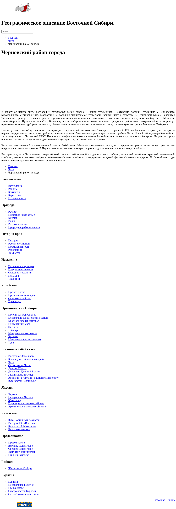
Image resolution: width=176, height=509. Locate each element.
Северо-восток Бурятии (22, 491)
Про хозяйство (16, 292)
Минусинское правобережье (24, 339)
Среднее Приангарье (20, 448)
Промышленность (18, 246)
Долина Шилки (17, 368)
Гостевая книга (17, 198)
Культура (13, 275)
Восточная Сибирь (164, 499)
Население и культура (21, 266)
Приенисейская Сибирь (22, 314)
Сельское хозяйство (19, 298)
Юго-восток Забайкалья (22, 380)
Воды (11, 220)
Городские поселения (20, 269)
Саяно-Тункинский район (23, 494)
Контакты (14, 192)
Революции (15, 249)
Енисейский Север (19, 323)
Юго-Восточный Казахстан (24, 419)
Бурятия (13, 481)
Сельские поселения (20, 272)
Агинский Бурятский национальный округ (33, 377)
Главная (13, 37)
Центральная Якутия (20, 397)
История (13, 240)
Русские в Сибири (19, 243)
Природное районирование (24, 227)
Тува (11, 342)
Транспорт (14, 301)
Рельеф (12, 211)
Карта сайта (15, 195)
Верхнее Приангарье (20, 445)
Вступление (15, 185)
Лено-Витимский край (21, 451)
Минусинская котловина (22, 333)
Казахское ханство (19, 429)
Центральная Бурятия (21, 484)
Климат (12, 217)
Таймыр (13, 330)
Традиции (14, 278)
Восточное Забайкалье (21, 356)
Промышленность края (21, 295)
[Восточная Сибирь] (22, 11)
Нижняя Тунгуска (18, 454)
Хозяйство (14, 252)
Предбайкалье (16, 442)
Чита (11, 40)
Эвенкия (13, 327)
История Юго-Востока (21, 423)
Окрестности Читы (19, 365)
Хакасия (13, 336)
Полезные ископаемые (21, 214)
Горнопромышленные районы (26, 403)
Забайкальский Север (21, 374)
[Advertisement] (88, 83)
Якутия (12, 394)
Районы (12, 188)
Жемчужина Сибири (20, 468)
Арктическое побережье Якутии (27, 406)
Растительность (17, 224)
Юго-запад (14, 400)
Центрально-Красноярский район (28, 317)
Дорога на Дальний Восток (24, 371)
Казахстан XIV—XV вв (22, 426)
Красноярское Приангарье (23, 320)
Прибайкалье (16, 487)
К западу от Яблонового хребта (26, 359)
